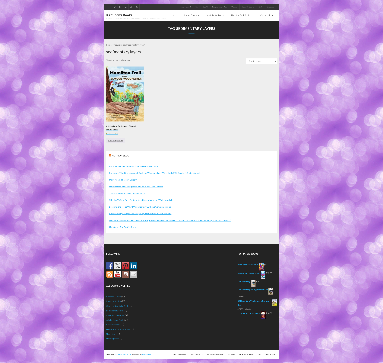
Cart (260, 7)
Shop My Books (248, 7)
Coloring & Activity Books (117, 306)
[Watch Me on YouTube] (117, 274)
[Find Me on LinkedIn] (133, 265)
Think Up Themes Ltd (122, 354)
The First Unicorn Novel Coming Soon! (127, 193)
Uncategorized (112, 338)
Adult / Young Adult (115, 320)
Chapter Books (113, 324)
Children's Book (113, 296)
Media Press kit (185, 7)
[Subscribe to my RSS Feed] (109, 274)
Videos (234, 7)
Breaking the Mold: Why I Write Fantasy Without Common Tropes (140, 206)
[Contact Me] (133, 274)
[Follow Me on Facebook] (109, 265)
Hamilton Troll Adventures (118, 329)
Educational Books (114, 310)
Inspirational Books (115, 315)
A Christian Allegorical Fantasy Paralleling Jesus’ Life (133, 166)
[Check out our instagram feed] (125, 274)
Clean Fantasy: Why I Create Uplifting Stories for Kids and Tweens (140, 213)
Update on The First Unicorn (122, 227)
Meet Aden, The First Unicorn (123, 179)
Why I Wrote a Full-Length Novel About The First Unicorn (136, 186)
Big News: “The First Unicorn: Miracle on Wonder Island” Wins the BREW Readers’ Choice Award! (154, 173)
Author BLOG (120, 155)
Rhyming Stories (113, 301)
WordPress (146, 354)
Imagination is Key (219, 7)
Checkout (270, 7)
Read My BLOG (202, 7)
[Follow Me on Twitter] (117, 265)
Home (108, 45)
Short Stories (112, 334)
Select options (115, 140)
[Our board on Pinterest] (125, 265)
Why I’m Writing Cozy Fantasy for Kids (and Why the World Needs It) (141, 200)
